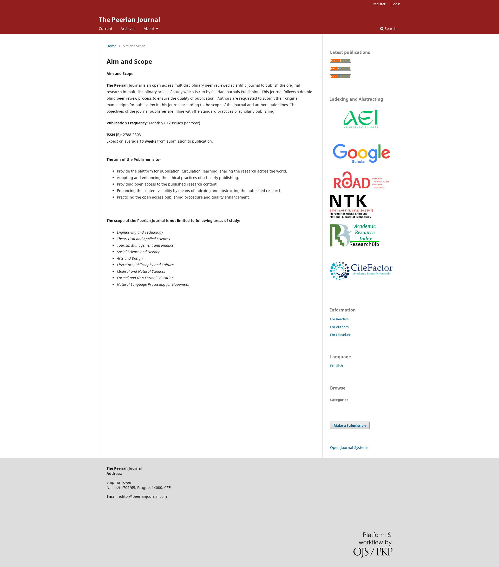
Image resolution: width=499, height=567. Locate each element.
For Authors (339, 326)
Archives (128, 28)
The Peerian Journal (129, 19)
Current (105, 28)
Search (390, 28)
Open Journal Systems (349, 447)
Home (111, 45)
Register (379, 4)
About (149, 28)
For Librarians (340, 334)
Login (395, 4)
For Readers (339, 319)
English (336, 365)
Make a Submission (350, 425)
